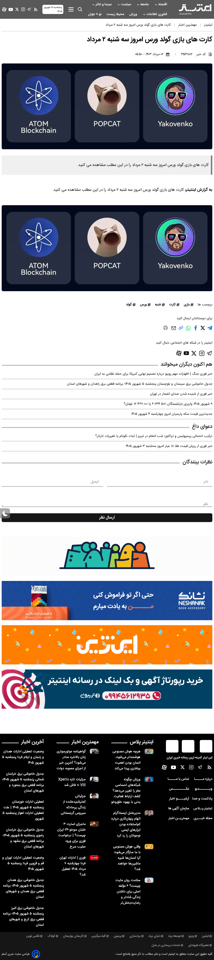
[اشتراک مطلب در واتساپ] (188, 330)
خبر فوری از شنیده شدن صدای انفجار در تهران (181, 394)
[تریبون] (107, 689)
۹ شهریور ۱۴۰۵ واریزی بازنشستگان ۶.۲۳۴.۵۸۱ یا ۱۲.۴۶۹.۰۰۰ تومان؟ (168, 404)
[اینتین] (107, 644)
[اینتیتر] (195, 9)
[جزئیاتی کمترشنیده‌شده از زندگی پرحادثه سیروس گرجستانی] (94, 796)
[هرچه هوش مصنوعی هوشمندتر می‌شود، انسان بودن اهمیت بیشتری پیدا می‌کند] (149, 751)
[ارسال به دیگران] (173, 330)
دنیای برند (154, 936)
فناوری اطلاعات (157, 14)
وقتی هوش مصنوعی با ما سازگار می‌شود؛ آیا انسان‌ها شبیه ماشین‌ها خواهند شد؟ (126, 858)
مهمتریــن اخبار (178, 818)
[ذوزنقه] (107, 556)
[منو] (71, 9)
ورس (143, 304)
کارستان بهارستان (73, 936)
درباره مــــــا (203, 779)
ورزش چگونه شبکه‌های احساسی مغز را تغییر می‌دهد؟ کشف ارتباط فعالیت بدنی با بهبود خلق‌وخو (125, 791)
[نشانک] (107, 600)
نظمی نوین (32, 936)
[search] (80, 9)
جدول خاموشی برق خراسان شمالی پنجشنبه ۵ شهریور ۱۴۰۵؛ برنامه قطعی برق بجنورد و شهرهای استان (23, 782)
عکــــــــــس (179, 789)
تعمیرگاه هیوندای (198, 945)
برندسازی (135, 936)
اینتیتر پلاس (141, 742)
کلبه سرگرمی (98, 936)
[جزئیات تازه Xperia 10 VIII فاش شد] (94, 779)
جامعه (145, 4)
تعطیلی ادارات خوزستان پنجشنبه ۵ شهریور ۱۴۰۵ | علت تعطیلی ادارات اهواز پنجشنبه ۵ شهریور (23, 810)
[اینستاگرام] (23, 9)
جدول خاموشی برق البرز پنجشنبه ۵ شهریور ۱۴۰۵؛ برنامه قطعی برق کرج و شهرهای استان (23, 916)
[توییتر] (17, 9)
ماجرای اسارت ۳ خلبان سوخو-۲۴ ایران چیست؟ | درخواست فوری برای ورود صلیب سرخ (71, 835)
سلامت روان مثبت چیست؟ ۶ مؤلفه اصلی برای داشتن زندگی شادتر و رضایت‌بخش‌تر (128, 892)
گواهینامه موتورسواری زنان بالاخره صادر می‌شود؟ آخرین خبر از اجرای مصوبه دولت (71, 760)
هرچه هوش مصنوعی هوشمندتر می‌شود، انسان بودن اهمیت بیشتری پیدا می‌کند (126, 760)
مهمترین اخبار (85, 742)
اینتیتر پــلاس (202, 808)
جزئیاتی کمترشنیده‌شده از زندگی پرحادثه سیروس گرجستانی (73, 804)
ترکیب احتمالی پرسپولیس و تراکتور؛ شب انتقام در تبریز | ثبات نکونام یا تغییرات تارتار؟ (153, 436)
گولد (129, 304)
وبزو (191, 936)
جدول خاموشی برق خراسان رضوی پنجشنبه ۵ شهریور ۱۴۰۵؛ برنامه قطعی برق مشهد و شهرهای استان (23, 838)
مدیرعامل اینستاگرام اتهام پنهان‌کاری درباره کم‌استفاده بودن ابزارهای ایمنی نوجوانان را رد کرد (125, 824)
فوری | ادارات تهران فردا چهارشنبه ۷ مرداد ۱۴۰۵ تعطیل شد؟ (73, 866)
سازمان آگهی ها (178, 808)
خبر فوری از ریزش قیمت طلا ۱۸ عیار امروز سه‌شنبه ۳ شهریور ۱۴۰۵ (169, 446)
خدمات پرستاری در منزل (165, 945)
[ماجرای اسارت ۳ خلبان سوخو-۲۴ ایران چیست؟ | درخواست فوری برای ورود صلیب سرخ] (94, 824)
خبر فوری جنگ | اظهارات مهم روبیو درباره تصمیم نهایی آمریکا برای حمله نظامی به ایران (153, 374)
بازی (187, 304)
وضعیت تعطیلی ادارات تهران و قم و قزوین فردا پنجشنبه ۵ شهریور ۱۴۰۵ (23, 863)
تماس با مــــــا (178, 779)
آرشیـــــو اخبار (179, 799)
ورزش (133, 14)
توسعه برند (174, 936)
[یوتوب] (11, 9)
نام (206, 481)
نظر (205, 504)
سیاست (126, 4)
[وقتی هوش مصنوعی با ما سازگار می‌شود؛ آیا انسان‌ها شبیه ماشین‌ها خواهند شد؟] (149, 846)
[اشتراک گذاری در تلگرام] (209, 330)
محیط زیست (115, 14)
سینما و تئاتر (104, 4)
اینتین (205, 936)
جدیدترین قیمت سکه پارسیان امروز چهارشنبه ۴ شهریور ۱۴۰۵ (171, 414)
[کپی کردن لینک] (180, 329)
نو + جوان (95, 14)
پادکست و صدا (202, 799)
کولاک (51, 936)
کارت (172, 304)
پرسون (117, 936)
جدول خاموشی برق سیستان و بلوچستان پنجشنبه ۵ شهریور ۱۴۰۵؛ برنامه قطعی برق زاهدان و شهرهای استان (139, 384)
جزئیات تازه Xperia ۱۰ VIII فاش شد (72, 782)
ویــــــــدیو (203, 789)
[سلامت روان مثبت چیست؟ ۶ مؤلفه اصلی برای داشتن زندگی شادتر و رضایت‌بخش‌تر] (149, 880)
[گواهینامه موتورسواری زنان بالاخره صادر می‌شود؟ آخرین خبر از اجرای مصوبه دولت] (94, 751)
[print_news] (165, 328)
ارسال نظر (107, 517)
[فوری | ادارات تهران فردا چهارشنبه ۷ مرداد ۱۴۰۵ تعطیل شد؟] (94, 857)
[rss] (35, 9)
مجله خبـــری (203, 818)
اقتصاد (163, 4)
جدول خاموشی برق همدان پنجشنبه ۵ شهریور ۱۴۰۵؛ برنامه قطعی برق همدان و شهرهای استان (23, 888)
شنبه (158, 304)
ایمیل (94, 481)
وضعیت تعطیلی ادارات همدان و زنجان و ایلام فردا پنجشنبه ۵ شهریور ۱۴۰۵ (23, 757)
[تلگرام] (29, 9)
